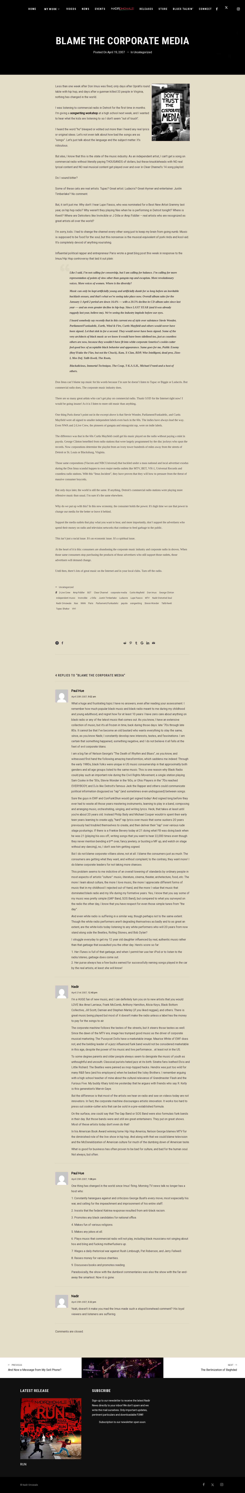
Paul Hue (77, 691)
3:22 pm (92, 1302)
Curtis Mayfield (137, 592)
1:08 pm (92, 1179)
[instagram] (238, 9)
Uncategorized (143, 52)
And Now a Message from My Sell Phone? (34, 1368)
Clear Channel (101, 592)
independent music (65, 598)
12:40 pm (92, 992)
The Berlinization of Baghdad (219, 1368)
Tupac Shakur (62, 608)
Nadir (75, 987)
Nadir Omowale (63, 603)
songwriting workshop (84, 113)
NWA (83, 603)
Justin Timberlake (108, 598)
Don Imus (152, 592)
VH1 (74, 608)
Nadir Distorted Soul (162, 598)
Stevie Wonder (152, 603)
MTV (147, 598)
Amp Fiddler (79, 592)
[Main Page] (122, 1368)
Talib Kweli (167, 603)
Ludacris (123, 598)
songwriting (136, 603)
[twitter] (228, 9)
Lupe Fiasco (136, 598)
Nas (76, 603)
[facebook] (217, 9)
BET (89, 592)
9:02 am (92, 696)
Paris (90, 603)
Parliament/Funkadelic (107, 603)
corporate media (119, 592)
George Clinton (166, 592)
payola (124, 603)
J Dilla (93, 598)
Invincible (82, 598)
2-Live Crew (64, 592)
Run (23, 1464)
